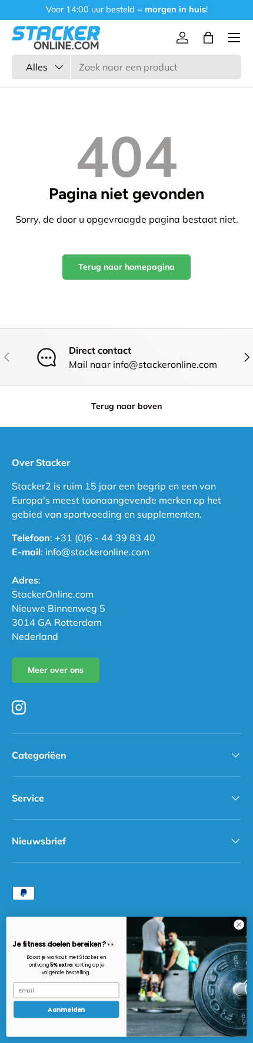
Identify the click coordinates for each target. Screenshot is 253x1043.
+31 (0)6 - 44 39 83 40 (105, 538)
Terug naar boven (126, 406)
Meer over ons (56, 670)
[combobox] (126, 67)
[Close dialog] (239, 924)
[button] (208, 38)
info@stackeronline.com (97, 552)
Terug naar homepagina (126, 266)
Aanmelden (66, 1009)
